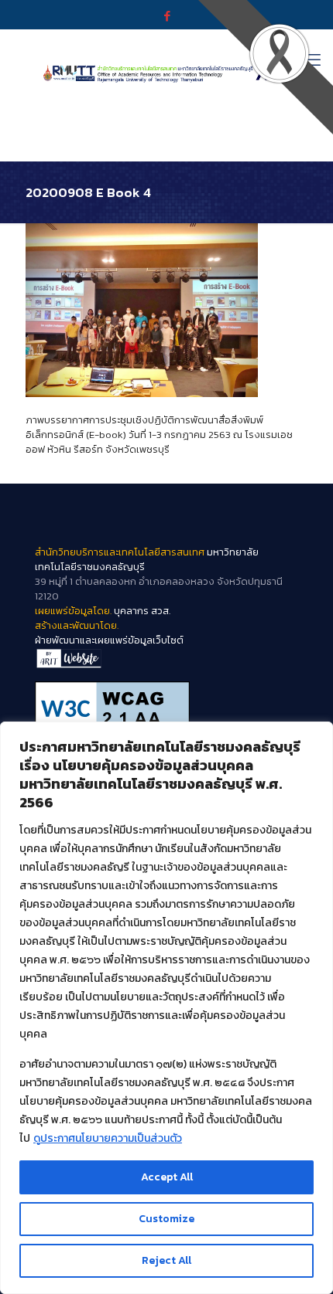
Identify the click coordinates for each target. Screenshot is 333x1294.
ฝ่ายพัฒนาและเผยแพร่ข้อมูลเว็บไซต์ (109, 640)
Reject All (166, 1260)
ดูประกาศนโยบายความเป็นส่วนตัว (107, 1138)
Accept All (167, 1177)
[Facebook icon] (167, 16)
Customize (166, 1219)
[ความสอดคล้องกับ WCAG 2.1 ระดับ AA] (166, 708)
